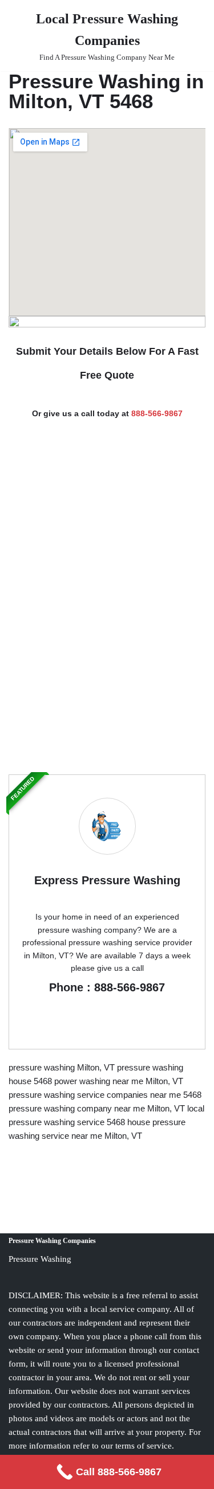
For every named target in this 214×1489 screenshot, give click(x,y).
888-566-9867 (157, 413)
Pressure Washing (40, 1259)
